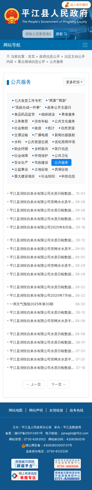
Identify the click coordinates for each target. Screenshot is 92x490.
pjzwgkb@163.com (74, 433)
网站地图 (15, 410)
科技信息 (68, 176)
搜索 (60, 34)
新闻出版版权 (65, 135)
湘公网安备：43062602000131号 (48, 445)
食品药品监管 (24, 114)
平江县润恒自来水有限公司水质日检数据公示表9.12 (47, 240)
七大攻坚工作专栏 (28, 100)
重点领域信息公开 (31, 61)
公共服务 (56, 61)
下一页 (58, 384)
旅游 (37, 128)
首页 (31, 56)
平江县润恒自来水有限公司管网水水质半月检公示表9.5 (47, 249)
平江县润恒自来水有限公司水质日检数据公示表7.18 (47, 367)
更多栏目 (73, 82)
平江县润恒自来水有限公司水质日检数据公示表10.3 (47, 193)
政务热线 (76, 410)
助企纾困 (21, 148)
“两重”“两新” (57, 100)
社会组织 (48, 176)
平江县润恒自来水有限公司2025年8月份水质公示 (47, 227)
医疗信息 (61, 148)
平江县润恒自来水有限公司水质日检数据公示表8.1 (47, 342)
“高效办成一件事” (27, 107)
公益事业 (21, 169)
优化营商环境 (65, 142)
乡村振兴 (41, 148)
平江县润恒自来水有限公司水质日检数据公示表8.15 (47, 312)
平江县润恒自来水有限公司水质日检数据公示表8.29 (47, 274)
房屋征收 (61, 169)
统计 (51, 128)
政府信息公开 (49, 56)
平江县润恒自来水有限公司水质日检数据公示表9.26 (47, 210)
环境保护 (41, 155)
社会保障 (21, 155)
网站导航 (12, 45)
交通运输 (21, 135)
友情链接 (56, 410)
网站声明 (36, 410)
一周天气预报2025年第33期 (47, 304)
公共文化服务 (65, 121)
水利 (17, 142)
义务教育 (21, 121)
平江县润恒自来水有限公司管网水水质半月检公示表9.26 (47, 202)
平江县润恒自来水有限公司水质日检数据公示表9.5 (47, 257)
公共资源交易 (38, 142)
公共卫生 (61, 155)
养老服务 (68, 114)
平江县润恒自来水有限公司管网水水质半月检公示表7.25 (47, 359)
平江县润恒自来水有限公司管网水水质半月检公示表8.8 (47, 321)
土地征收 (41, 169)
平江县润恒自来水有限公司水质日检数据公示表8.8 (47, 334)
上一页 (33, 384)
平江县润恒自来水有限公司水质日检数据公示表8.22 (47, 287)
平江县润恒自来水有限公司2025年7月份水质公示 (47, 295)
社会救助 (21, 128)
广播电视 (41, 135)
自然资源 (68, 128)
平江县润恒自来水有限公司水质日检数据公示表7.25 (47, 351)
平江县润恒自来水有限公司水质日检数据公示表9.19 (47, 219)
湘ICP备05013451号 (28, 433)
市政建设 (41, 162)
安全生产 (21, 162)
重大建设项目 (24, 176)
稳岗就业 (48, 114)
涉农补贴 (41, 121)
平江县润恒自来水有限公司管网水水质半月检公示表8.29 (47, 265)
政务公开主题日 (59, 107)
